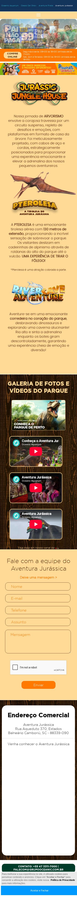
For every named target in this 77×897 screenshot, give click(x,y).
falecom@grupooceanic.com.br (38, 869)
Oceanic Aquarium (10, 5)
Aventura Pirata (46, 5)
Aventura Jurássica (64, 5)
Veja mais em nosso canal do (36, 547)
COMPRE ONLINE (12, 55)
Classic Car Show (28, 5)
